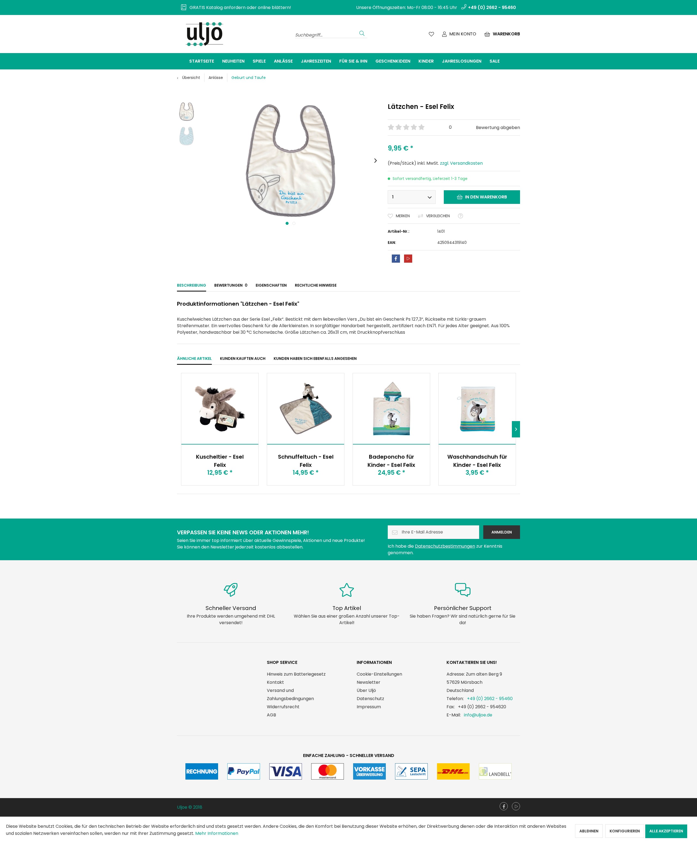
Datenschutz (370, 698)
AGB (271, 715)
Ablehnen (588, 831)
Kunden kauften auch (242, 358)
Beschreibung (191, 285)
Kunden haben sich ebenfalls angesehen (315, 358)
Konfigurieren (625, 831)
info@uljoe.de (478, 715)
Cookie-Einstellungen (379, 674)
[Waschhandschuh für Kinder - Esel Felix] (477, 408)
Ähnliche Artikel (194, 358)
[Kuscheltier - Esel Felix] (219, 408)
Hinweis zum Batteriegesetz (296, 674)
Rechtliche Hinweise (316, 285)
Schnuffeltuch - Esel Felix (306, 460)
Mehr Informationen (216, 833)
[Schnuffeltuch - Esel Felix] (305, 408)
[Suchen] (362, 32)
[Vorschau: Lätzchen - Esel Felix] (186, 111)
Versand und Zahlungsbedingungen (290, 694)
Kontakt (275, 682)
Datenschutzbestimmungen (445, 546)
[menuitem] (234, 7)
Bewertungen (230, 285)
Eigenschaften (271, 285)
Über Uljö (366, 690)
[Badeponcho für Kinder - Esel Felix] (391, 408)
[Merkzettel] (431, 34)
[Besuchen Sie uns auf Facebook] (504, 806)
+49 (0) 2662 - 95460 (490, 698)
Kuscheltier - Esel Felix (220, 460)
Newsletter (368, 682)
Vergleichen (438, 216)
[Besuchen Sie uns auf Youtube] (516, 806)
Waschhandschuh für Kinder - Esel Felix (477, 460)
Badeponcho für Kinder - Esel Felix (391, 460)
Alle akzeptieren (666, 831)
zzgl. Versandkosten (461, 163)
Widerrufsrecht (283, 707)
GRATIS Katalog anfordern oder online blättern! (238, 7)
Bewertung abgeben (498, 127)
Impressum (369, 707)
